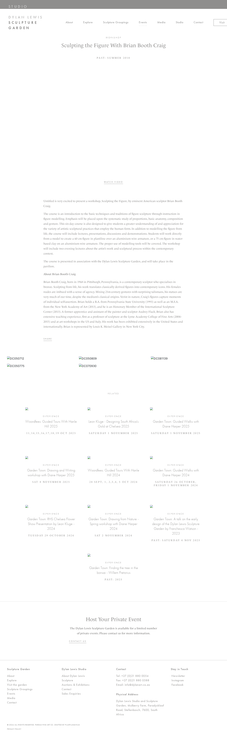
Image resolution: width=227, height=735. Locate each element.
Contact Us (77, 641)
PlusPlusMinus (72, 725)
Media (161, 22)
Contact (198, 22)
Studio (179, 22)
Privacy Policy (14, 729)
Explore (88, 22)
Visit (222, 22)
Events (143, 22)
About (69, 22)
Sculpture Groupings (116, 22)
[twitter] (54, 339)
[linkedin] (60, 339)
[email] (71, 339)
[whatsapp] (65, 339)
